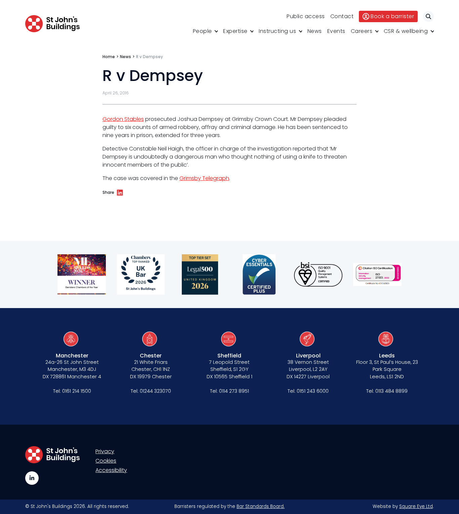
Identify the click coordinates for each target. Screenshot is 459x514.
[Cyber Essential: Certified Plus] (259, 274)
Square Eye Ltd (416, 506)
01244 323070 (155, 391)
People (202, 31)
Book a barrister (392, 16)
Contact (342, 16)
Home (108, 56)
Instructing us (277, 31)
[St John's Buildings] (52, 23)
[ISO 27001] (377, 274)
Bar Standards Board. (261, 506)
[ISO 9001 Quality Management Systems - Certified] (318, 274)
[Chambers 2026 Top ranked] (141, 274)
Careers (362, 31)
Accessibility (111, 470)
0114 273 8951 (234, 391)
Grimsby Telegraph (204, 178)
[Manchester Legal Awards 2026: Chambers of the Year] (81, 274)
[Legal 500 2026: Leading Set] (200, 274)
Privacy (104, 451)
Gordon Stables (123, 119)
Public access (306, 16)
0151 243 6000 (313, 391)
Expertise (235, 31)
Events (336, 31)
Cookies (105, 461)
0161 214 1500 (76, 391)
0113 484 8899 (391, 391)
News (314, 31)
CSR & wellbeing (406, 31)
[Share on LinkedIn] (120, 193)
